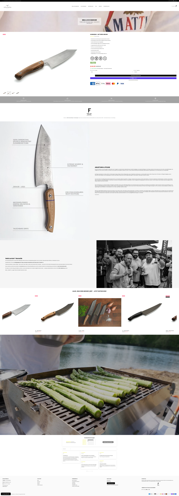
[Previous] (4, 62)
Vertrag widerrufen (5, 493)
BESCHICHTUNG (93, 70)
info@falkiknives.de (8, 482)
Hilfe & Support (74, 480)
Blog (38, 480)
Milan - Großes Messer (133, 330)
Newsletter (74, 483)
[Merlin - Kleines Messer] (106, 312)
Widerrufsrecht (111, 483)
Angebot (4, 34)
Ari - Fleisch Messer (45, 330)
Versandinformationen (75, 481)
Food (96, 6)
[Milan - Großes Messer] (150, 312)
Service (38, 482)
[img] (65, 452)
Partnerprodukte (106, 6)
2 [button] (88, 471)
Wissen (38, 483)
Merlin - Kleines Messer (90, 330)
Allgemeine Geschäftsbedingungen (112, 484)
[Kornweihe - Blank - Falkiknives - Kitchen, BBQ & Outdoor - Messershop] (9, 93)
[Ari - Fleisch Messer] (63, 312)
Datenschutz (109, 481)
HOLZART (137, 70)
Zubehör (100, 6)
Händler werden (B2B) (75, 486)
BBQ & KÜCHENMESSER (75, 6)
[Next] (87, 62)
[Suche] (172, 6)
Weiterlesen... (97, 194)
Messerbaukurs (90, 6)
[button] (175, 6)
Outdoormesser (83, 6)
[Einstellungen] (174, 6)
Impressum (108, 480)
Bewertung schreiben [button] (108, 442)
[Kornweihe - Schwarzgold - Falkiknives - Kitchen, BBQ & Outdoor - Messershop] (5, 92)
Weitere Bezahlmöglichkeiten (133, 80)
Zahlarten (73, 482)
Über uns (38, 481)
